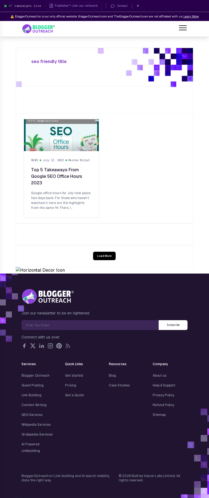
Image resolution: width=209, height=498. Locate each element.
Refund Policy (163, 405)
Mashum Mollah (79, 160)
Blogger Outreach (35, 375)
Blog (112, 375)
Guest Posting (32, 385)
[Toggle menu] (183, 28)
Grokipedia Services (37, 434)
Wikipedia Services (36, 424)
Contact (122, 6)
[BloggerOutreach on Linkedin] (41, 346)
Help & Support (164, 385)
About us (159, 375)
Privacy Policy (163, 395)
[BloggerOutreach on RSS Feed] (67, 346)
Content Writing (34, 405)
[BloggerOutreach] (47, 296)
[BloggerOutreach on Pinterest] (59, 346)
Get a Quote (74, 395)
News (34, 160)
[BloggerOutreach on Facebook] (24, 346)
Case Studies (119, 385)
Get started (74, 375)
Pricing (70, 385)
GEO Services (31, 415)
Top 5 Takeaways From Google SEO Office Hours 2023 (56, 176)
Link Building (31, 395)
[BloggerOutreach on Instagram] (50, 346)
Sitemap (159, 415)
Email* (90, 325)
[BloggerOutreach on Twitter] (33, 346)
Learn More (191, 16)
